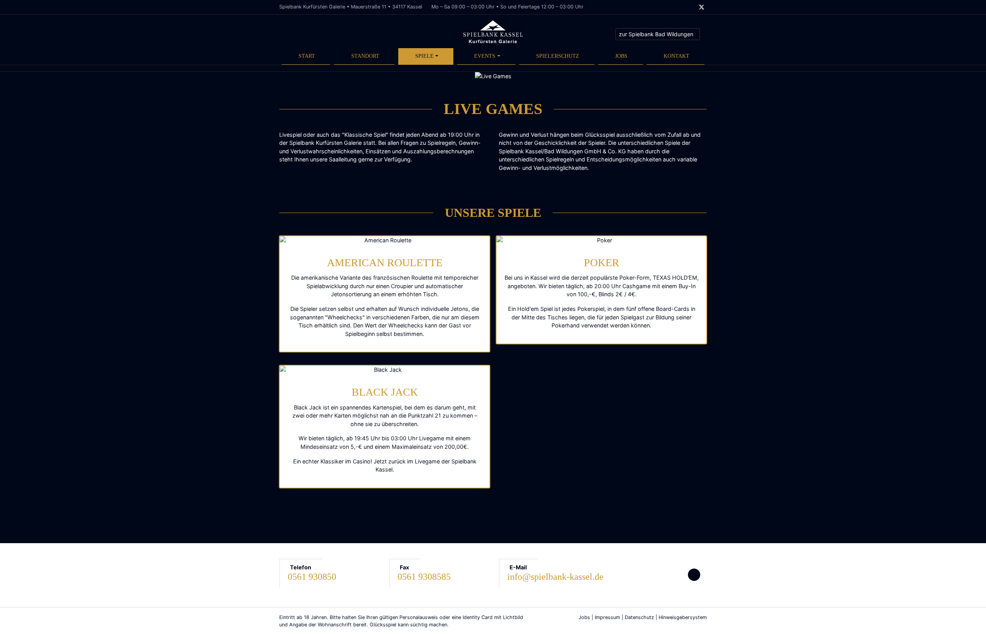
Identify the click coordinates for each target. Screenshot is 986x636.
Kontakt (676, 56)
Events (484, 56)
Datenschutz (639, 617)
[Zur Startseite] (493, 31)
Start (306, 56)
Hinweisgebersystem (683, 617)
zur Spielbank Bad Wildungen (656, 34)
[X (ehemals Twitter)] (701, 7)
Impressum (607, 617)
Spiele (424, 56)
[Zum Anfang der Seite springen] (694, 575)
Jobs (621, 56)
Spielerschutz (557, 56)
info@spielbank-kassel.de (555, 577)
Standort (365, 56)
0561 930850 (312, 577)
